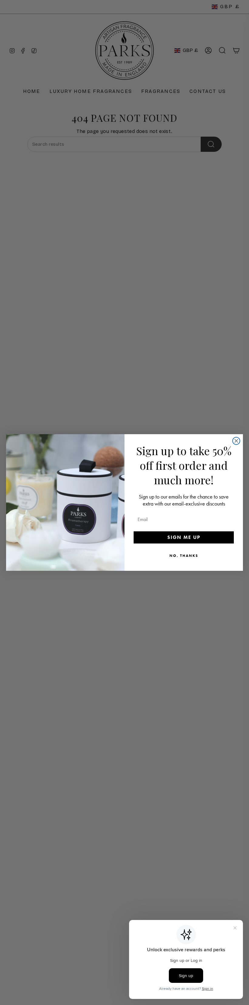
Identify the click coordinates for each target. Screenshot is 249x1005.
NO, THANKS (183, 555)
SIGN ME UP (183, 537)
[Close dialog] (236, 441)
